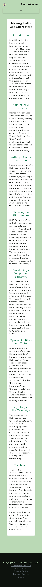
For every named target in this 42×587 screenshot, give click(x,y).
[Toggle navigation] (21, 10)
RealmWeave (29, 4)
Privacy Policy (21, 571)
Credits (21, 577)
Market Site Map (21, 568)
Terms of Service (21, 574)
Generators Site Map (21, 565)
